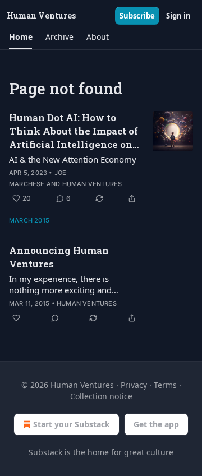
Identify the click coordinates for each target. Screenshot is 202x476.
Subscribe (137, 16)
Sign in (178, 16)
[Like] (16, 318)
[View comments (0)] (55, 318)
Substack (45, 452)
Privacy (134, 385)
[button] (20, 37)
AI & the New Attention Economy (72, 159)
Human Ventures (92, 184)
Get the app (156, 424)
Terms (165, 385)
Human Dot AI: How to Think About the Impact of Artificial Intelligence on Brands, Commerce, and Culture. (73, 131)
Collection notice (101, 396)
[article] (101, 158)
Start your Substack (71, 424)
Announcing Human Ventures (59, 257)
